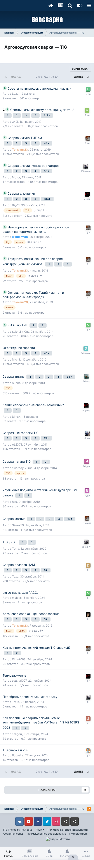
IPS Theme (9, 829)
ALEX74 (17, 444)
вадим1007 (19, 680)
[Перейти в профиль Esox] (88, 89)
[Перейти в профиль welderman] (87, 433)
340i (15, 121)
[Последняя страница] (88, 76)
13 (69, 519)
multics (17, 597)
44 (46, 143)
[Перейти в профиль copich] (86, 376)
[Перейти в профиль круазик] (85, 166)
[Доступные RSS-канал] (89, 809)
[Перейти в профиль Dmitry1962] (88, 565)
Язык (39, 829)
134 (46, 199)
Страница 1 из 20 (47, 76)
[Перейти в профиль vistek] (87, 110)
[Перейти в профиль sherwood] (88, 614)
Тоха (15, 576)
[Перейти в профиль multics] (88, 325)
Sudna (16, 383)
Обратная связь (13, 833)
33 (69, 376)
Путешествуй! (78, 833)
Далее (78, 76)
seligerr (17, 734)
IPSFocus (26, 829)
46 (46, 353)
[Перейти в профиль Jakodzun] (88, 718)
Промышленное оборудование (46, 833)
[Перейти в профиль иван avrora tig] (86, 461)
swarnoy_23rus (22, 468)
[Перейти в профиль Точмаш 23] (87, 138)
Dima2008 (19, 659)
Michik (16, 359)
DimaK (16, 416)
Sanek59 (18, 525)
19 (46, 438)
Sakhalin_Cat (20, 331)
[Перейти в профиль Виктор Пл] (87, 490)
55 (46, 171)
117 (46, 115)
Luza (15, 93)
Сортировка (80, 69)
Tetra (15, 548)
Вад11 (15, 205)
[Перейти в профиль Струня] (88, 750)
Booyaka (17, 755)
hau (14, 501)
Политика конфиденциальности (67, 829)
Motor (16, 177)
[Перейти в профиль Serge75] (86, 348)
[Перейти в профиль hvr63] (87, 194)
